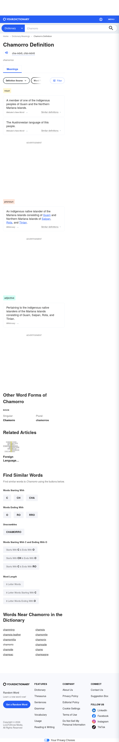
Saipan (46, 219)
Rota (9, 222)
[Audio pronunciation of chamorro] (6, 52)
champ (39, 649)
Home (6, 36)
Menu (111, 19)
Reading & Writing (44, 727)
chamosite (41, 644)
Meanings (12, 69)
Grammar (39, 708)
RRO (32, 515)
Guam (47, 215)
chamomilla (9, 639)
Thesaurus (40, 696)
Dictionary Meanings (21, 36)
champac (8, 654)
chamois (40, 629)
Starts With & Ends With (20, 549)
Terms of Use (70, 714)
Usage (38, 721)
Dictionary (10, 28)
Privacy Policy (70, 696)
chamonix (40, 639)
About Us (68, 690)
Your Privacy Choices (63, 740)
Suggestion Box (99, 696)
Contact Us (97, 690)
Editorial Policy (71, 702)
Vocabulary (40, 714)
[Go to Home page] (16, 19)
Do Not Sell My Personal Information (74, 722)
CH (18, 498)
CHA (32, 498)
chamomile (41, 634)
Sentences (40, 702)
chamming (9, 629)
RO (18, 515)
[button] (101, 19)
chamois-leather (12, 634)
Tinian (23, 222)
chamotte (8, 649)
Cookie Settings (71, 708)
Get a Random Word (16, 704)
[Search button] (112, 28)
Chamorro (13, 532)
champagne (41, 654)
